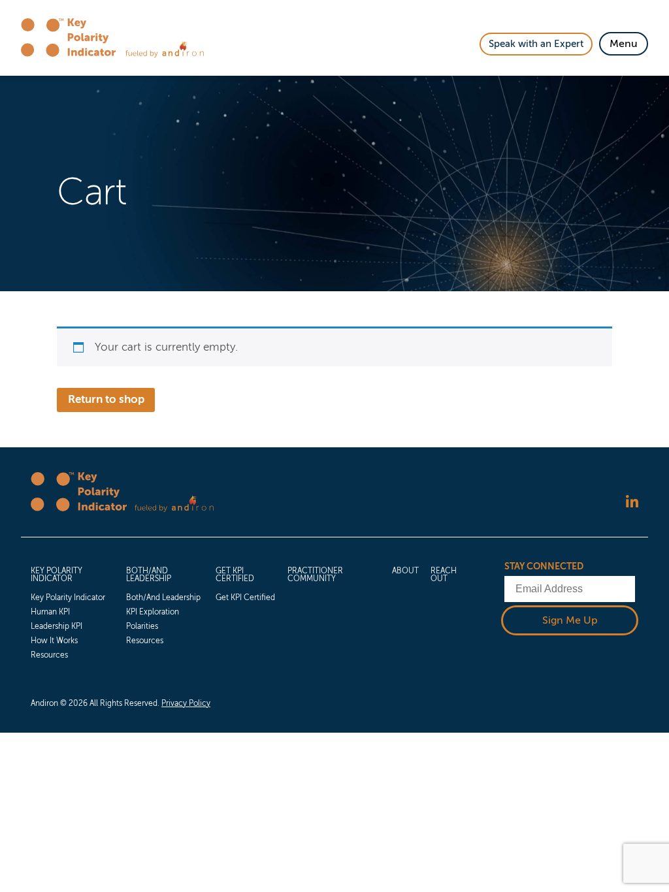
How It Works (54, 640)
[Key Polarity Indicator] (73, 37)
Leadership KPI (56, 626)
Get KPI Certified (235, 574)
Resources (49, 655)
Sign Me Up (570, 620)
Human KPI (50, 611)
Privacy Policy (185, 703)
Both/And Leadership (148, 574)
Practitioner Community (315, 574)
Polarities (142, 626)
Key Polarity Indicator (56, 574)
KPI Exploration (152, 611)
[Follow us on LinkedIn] (632, 502)
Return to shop (106, 399)
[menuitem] (72, 611)
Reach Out (444, 574)
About (405, 570)
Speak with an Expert (536, 44)
